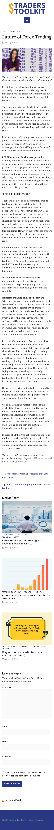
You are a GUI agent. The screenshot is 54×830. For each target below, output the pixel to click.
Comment (8, 687)
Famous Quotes (9, 646)
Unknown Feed (13, 800)
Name (6, 727)
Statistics (39, 592)
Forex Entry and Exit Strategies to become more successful (22, 542)
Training (6, 649)
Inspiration (25, 646)
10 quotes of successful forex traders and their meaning (24, 654)
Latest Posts (16, 32)
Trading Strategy (10, 537)
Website (6, 757)
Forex (5, 32)
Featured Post (9, 534)
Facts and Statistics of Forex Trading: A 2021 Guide (26, 597)
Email (5, 742)
